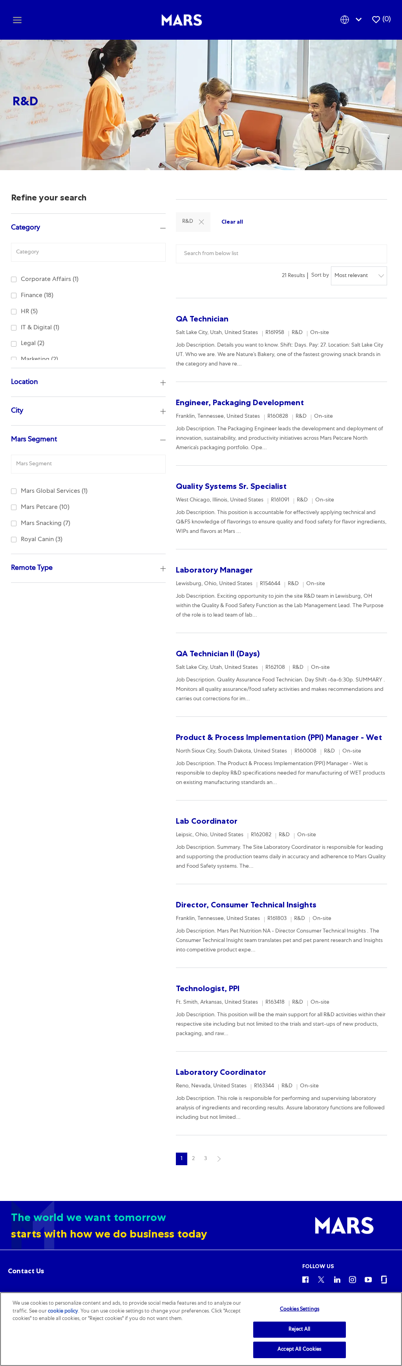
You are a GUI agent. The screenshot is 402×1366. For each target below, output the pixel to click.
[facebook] (305, 1279)
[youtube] (368, 1279)
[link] (26, 1271)
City (17, 411)
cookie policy (63, 1311)
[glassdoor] (384, 1279)
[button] (201, 222)
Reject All (299, 1329)
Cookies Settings (299, 1309)
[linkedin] (337, 1279)
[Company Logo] (182, 20)
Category (25, 227)
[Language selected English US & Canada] (352, 20)
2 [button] (193, 1159)
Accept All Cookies (299, 1349)
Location (24, 382)
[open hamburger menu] (17, 19)
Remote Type (32, 568)
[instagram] (352, 1279)
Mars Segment (34, 439)
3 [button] (205, 1159)
